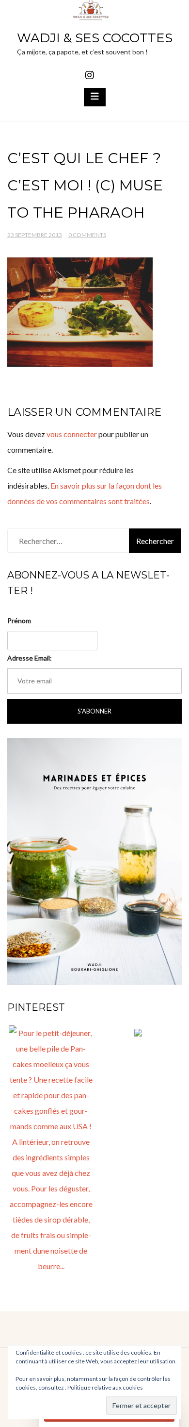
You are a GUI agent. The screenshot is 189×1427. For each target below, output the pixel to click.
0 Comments (87, 234)
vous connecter (72, 434)
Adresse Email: (29, 658)
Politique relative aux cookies (105, 1387)
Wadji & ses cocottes (95, 38)
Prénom (19, 620)
